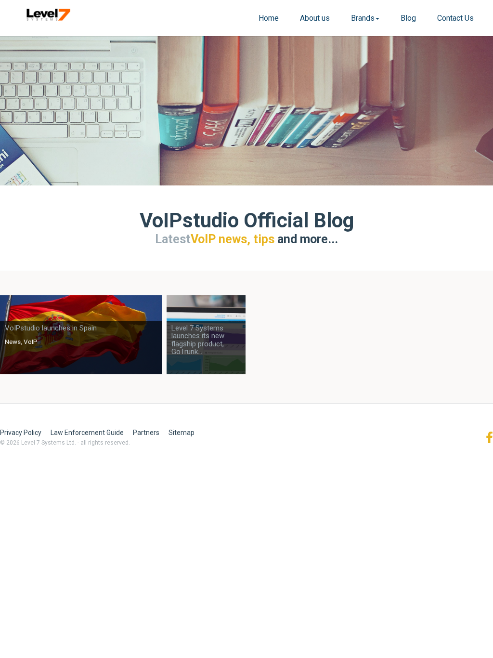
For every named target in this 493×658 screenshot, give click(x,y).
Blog (408, 18)
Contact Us (455, 18)
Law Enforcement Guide (87, 432)
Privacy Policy (20, 432)
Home (269, 18)
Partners (146, 432)
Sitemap (182, 432)
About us (315, 18)
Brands (363, 18)
